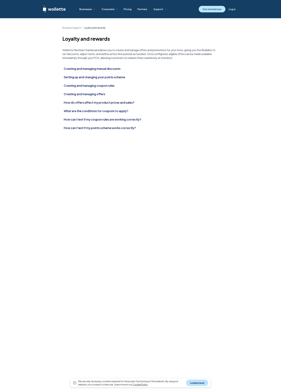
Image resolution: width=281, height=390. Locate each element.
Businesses (85, 9)
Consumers (108, 9)
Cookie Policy (140, 384)
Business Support (71, 27)
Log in (232, 9)
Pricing (128, 9)
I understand (197, 382)
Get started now (212, 9)
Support (158, 9)
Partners (142, 9)
